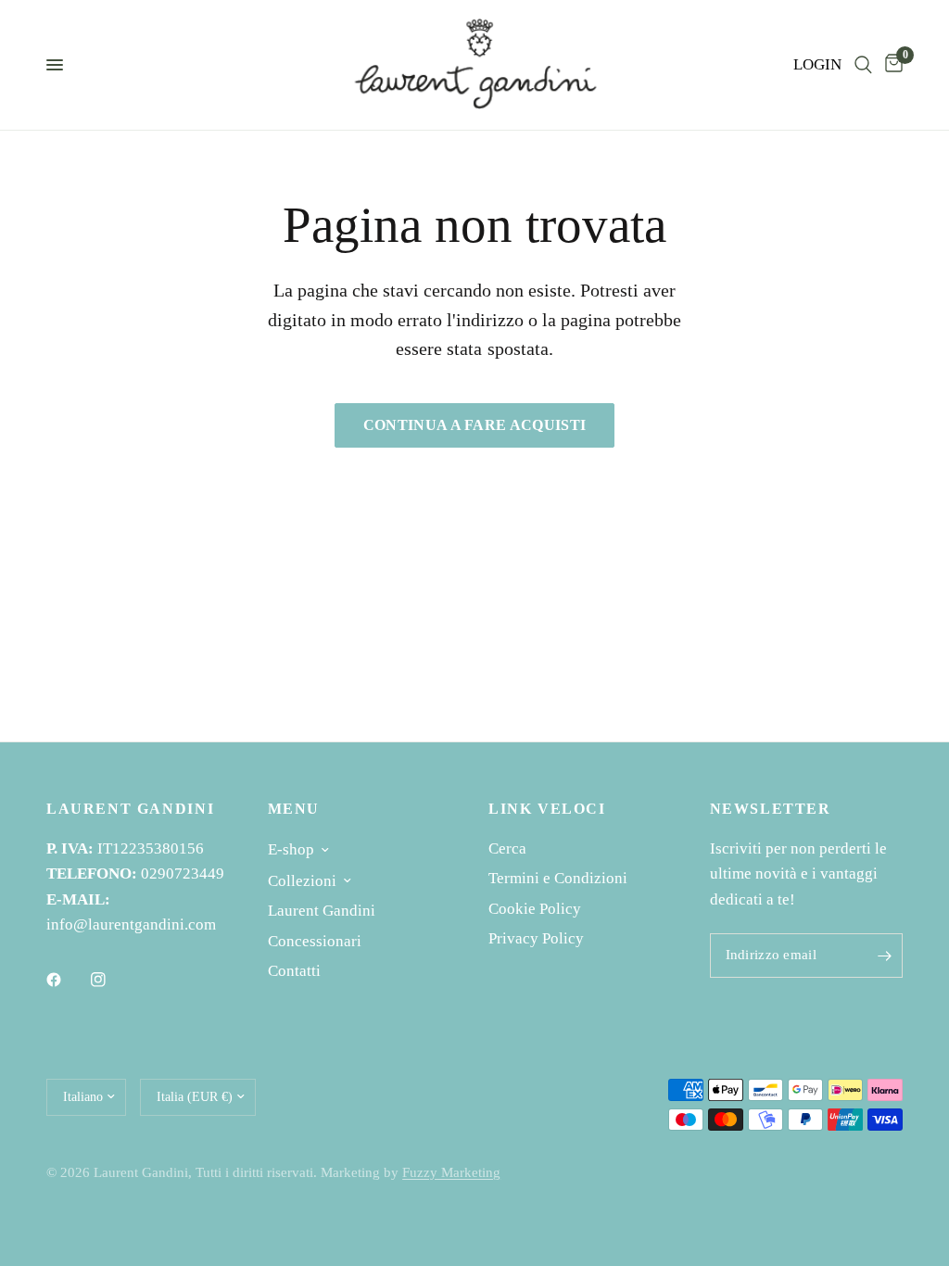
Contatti (294, 971)
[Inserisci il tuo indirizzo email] (884, 955)
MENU (294, 809)
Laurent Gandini (321, 910)
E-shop (291, 849)
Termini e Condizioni (557, 878)
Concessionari (314, 941)
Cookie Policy (534, 909)
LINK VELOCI (547, 809)
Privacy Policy (536, 938)
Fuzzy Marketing (451, 1172)
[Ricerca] (863, 65)
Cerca (507, 848)
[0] (891, 65)
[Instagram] (111, 979)
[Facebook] (66, 979)
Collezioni (302, 881)
